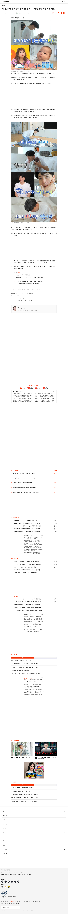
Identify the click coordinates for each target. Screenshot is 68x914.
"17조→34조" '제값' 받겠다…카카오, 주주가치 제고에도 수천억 (27, 526)
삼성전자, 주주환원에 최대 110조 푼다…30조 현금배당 (25, 572)
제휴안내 (38, 901)
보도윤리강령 (16, 903)
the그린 (4, 828)
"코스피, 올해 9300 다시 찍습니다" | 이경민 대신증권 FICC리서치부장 (45, 758)
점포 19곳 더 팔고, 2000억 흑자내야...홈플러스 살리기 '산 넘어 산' (28, 610)
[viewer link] (55, 68)
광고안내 (34, 901)
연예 (5, 5)
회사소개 (3, 901)
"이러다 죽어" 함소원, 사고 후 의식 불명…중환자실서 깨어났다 (24, 667)
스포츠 (4, 845)
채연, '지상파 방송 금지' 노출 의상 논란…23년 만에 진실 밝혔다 (24, 797)
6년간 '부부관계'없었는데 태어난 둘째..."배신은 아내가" (27, 283)
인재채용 (6, 901)
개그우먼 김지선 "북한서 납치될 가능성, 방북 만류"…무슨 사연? (24, 794)
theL (4, 820)
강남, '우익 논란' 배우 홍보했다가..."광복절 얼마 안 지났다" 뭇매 (24, 801)
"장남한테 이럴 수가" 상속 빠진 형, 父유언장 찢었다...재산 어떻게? (28, 523)
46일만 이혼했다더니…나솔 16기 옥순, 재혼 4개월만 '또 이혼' (24, 663)
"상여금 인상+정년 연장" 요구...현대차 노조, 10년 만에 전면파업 (27, 607)
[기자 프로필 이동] (15, 308)
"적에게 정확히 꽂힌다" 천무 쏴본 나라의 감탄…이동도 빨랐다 (27, 531)
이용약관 (30, 901)
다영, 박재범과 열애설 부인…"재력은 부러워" (21, 791)
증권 (4, 811)
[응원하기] (23, 307)
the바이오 (5, 824)
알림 (4, 862)
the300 (5, 815)
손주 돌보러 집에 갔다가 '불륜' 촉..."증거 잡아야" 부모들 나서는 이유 (25, 673)
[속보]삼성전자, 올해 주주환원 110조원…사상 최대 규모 (25, 520)
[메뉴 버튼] (64, 1)
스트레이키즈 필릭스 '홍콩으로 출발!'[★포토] (21, 757)
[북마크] (64, 13)
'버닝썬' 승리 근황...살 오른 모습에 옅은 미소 (22, 482)
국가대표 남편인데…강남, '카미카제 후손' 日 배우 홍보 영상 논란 (29, 277)
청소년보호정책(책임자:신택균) (22, 901)
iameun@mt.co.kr (21, 308)
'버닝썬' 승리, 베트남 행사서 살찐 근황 (24, 275)
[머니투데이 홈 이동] (5, 870)
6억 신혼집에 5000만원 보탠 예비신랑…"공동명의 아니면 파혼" (29, 281)
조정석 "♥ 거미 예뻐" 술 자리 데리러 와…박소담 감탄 (22, 787)
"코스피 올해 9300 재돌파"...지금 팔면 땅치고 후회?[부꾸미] (27, 529)
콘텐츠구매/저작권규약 (5, 903)
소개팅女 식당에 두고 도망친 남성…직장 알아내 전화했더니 (25, 478)
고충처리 (12, 903)
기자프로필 (5, 853)
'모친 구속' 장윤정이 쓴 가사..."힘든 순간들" (20, 670)
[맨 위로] (65, 908)
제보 (4, 857)
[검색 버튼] (62, 1)
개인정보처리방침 (12, 901)
